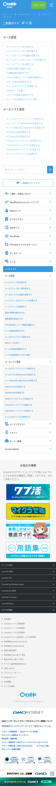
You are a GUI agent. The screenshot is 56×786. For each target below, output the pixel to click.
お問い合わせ (9, 668)
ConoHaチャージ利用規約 (14, 628)
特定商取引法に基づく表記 (14, 655)
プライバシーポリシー (13, 672)
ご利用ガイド (45, 14)
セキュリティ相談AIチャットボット (15, 735)
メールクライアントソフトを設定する (26, 118)
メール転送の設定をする (19, 81)
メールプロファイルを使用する (22, 153)
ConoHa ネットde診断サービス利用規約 (20, 637)
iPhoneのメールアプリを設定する (24, 145)
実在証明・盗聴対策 (9, 738)
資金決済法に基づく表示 (14, 659)
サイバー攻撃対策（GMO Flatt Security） (17, 745)
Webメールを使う (16, 90)
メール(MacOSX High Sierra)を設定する (26, 127)
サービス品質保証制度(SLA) (15, 664)
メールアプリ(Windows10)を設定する (25, 123)
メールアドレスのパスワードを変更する (27, 59)
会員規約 (7, 619)
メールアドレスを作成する (20, 46)
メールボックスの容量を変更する (24, 55)
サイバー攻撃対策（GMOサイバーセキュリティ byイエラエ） (25, 742)
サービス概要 (9, 686)
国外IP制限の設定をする (19, 68)
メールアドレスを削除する (20, 64)
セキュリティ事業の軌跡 (10, 749)
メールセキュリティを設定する (22, 85)
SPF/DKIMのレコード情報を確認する (25, 77)
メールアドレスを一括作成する (22, 50)
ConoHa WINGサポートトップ (27, 14)
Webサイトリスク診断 (29, 731)
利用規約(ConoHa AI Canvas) (15, 641)
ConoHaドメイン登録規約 (14, 623)
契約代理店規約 (10, 650)
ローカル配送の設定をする (20, 94)
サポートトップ (8, 14)
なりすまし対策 (43, 745)
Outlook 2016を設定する (19, 131)
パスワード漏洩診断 (9, 731)
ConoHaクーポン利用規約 (14, 632)
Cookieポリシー (10, 677)
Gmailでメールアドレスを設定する (24, 140)
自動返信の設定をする (18, 72)
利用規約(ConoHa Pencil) (14, 646)
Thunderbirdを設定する (19, 136)
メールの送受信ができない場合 (22, 99)
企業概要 (7, 681)
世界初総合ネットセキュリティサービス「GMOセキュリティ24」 (26, 726)
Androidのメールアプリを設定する (24, 149)
